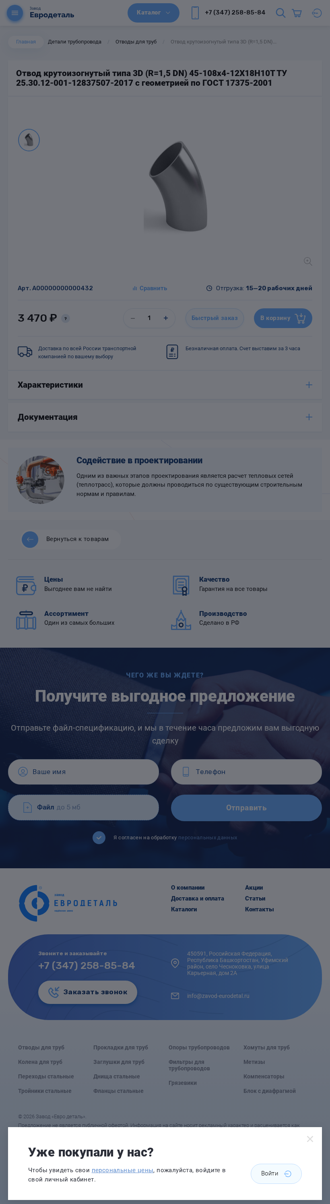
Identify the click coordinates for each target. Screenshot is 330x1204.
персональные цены (123, 1170)
